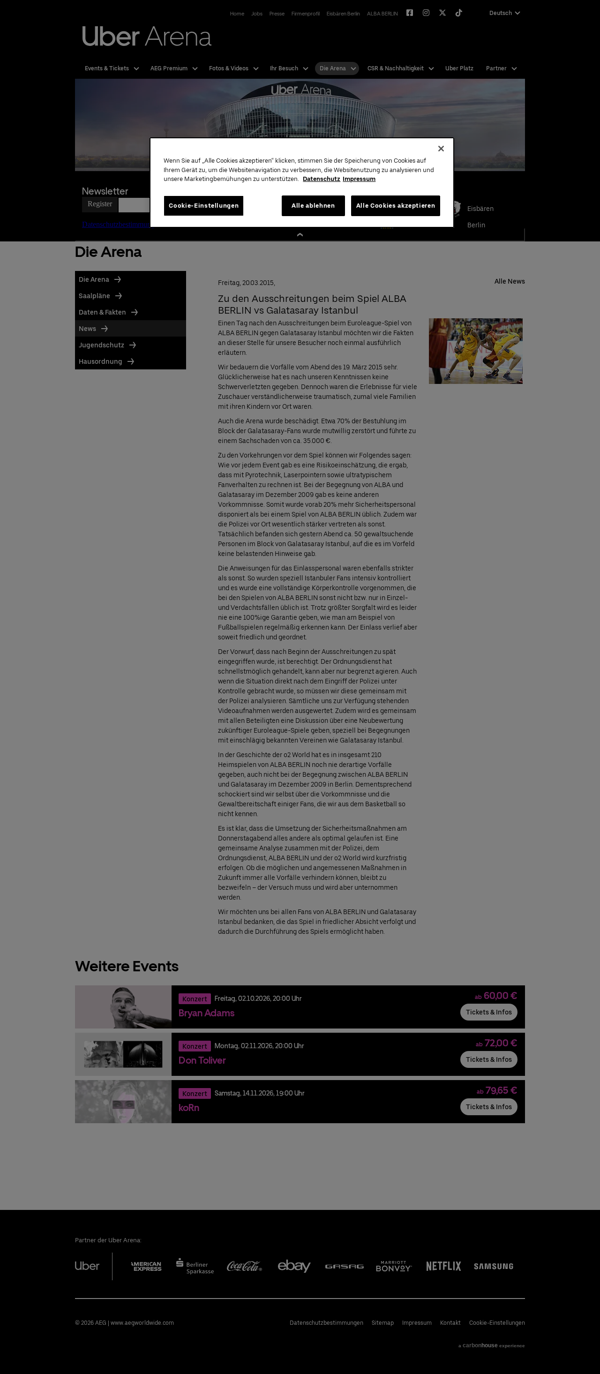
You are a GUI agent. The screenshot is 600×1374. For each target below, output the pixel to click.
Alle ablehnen (313, 205)
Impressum (359, 178)
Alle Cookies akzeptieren (395, 205)
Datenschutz (321, 178)
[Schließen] (441, 148)
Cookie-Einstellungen (204, 205)
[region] (302, 182)
